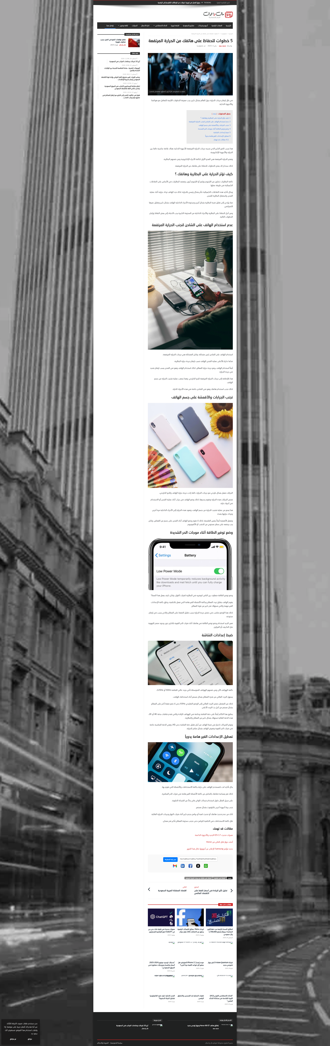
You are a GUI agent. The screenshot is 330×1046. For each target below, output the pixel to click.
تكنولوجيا (224, 33)
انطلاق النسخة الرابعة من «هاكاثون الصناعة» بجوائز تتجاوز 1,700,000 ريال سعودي (220, 931)
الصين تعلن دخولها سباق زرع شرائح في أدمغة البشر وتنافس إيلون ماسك (177, 3)
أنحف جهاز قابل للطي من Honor (219, 842)
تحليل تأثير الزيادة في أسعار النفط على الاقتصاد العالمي (210, 890)
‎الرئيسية (231, 33)
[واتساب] (206, 867)
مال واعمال (122, 45)
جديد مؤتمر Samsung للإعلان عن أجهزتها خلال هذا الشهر (210, 848)
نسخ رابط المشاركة (170, 859)
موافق (30, 1039)
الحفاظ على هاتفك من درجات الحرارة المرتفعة (199, 878)
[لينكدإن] (182, 867)
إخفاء (214, 114)
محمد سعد (222, 46)
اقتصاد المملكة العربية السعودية (172, 889)
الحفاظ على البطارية (219, 878)
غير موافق (13, 1039)
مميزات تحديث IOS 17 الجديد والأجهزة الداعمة (214, 835)
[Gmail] (175, 867)
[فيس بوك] (190, 867)
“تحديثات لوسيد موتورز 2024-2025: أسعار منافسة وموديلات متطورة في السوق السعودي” (161, 965)
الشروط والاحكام (103, 1043)
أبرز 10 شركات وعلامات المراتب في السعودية (132, 1025)
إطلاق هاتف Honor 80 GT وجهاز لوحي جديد (203, 1025)
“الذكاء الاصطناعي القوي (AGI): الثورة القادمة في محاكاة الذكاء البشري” (221, 998)
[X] (198, 867)
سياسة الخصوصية (116, 1043)
